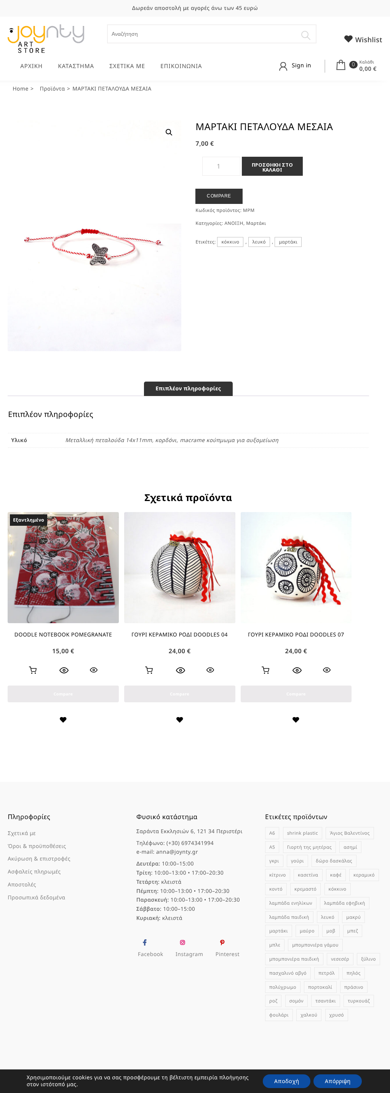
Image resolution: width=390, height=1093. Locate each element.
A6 (272, 833)
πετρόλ (326, 973)
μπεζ (352, 931)
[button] (169, 132)
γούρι (297, 861)
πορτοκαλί (320, 987)
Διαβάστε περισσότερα (32, 670)
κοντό (276, 889)
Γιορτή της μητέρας (309, 847)
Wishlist (367, 40)
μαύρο (307, 931)
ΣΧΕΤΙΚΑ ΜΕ (127, 66)
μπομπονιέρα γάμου (315, 945)
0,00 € (367, 69)
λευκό (259, 242)
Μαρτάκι (256, 223)
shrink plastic (302, 833)
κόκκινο (230, 242)
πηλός (354, 973)
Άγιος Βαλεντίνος (350, 833)
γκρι (274, 861)
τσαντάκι (325, 1001)
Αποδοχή (286, 1081)
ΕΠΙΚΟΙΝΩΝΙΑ (181, 66)
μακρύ (353, 917)
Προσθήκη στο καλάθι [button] (149, 670)
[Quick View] (64, 670)
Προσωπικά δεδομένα (36, 897)
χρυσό (336, 1015)
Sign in (301, 65)
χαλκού (308, 1015)
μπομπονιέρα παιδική (294, 959)
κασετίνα (308, 875)
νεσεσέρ (340, 959)
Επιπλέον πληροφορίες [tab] (188, 388)
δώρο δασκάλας (334, 861)
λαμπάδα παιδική (289, 917)
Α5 (272, 847)
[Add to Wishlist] (63, 721)
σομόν (296, 1001)
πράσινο (353, 987)
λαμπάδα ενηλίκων (290, 903)
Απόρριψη (337, 1081)
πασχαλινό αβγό (288, 973)
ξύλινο (368, 959)
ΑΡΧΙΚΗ (31, 66)
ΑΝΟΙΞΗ (233, 223)
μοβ (331, 931)
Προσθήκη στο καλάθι (272, 167)
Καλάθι (366, 62)
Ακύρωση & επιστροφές (39, 858)
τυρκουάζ (359, 1001)
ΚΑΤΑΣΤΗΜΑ (76, 66)
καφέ (336, 875)
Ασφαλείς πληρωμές (34, 871)
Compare (219, 196)
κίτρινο (277, 875)
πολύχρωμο (282, 987)
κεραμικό (364, 875)
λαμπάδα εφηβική (344, 903)
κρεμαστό (305, 889)
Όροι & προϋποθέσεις (37, 846)
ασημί (350, 847)
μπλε (274, 945)
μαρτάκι (288, 242)
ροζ (273, 1001)
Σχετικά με (22, 833)
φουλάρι (279, 1015)
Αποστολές (22, 884)
